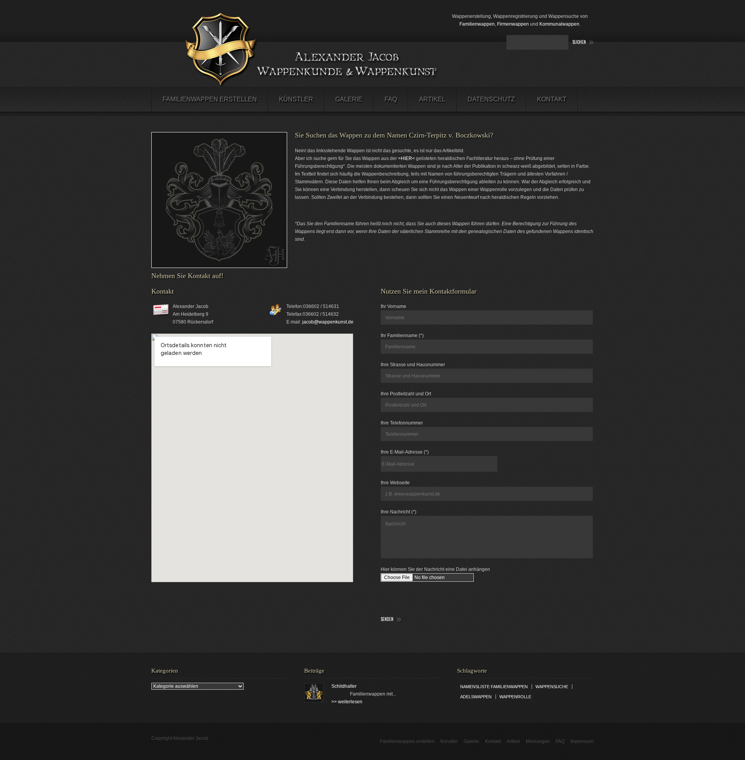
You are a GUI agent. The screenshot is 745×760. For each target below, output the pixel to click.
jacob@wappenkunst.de (327, 322)
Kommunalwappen (559, 24)
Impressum (582, 741)
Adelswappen (476, 696)
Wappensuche (551, 686)
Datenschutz (491, 99)
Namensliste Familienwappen (494, 686)
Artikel (432, 99)
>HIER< (406, 158)
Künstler (296, 99)
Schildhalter (344, 686)
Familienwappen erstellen (210, 99)
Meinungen (538, 741)
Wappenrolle (515, 696)
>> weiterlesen (346, 701)
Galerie (348, 99)
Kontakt (552, 99)
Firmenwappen (513, 24)
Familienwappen (477, 24)
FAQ (391, 99)
